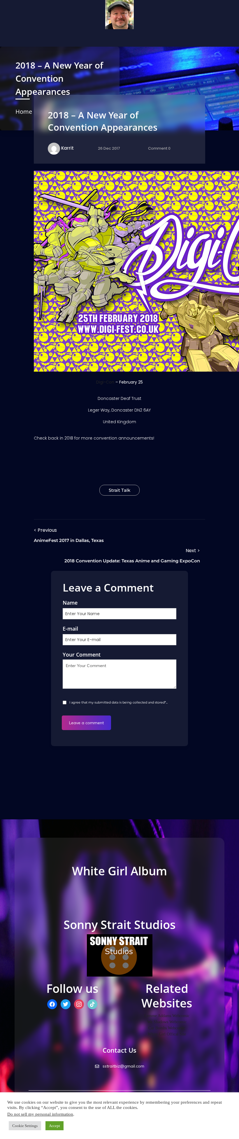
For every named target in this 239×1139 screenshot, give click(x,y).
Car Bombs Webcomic (166, 1028)
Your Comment (82, 654)
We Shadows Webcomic (167, 1022)
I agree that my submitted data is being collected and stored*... (118, 702)
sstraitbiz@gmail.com (122, 1066)
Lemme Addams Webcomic (166, 1016)
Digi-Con (105, 382)
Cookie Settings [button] (25, 1126)
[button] (29, 38)
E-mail (70, 628)
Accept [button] (54, 1126)
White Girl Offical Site (167, 1034)
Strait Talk (119, 490)
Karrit (67, 148)
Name (70, 602)
